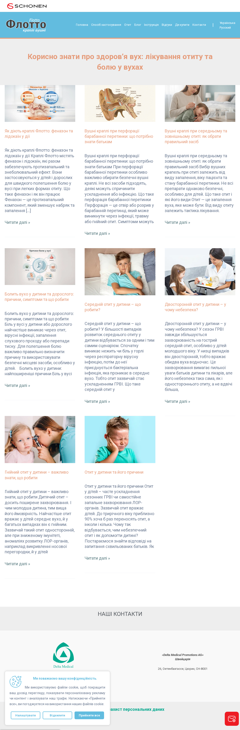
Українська (227, 23)
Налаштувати (25, 715)
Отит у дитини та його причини (114, 472)
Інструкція (151, 24)
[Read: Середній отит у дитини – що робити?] (120, 271)
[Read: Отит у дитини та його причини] (120, 439)
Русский (225, 27)
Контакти (199, 24)
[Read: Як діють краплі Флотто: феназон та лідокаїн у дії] (40, 103)
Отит (127, 24)
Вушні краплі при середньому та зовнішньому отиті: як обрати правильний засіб (196, 136)
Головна (82, 24)
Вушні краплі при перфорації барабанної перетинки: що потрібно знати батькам (119, 136)
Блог (137, 24)
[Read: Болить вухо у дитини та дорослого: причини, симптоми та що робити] (40, 266)
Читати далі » (17, 222)
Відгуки (167, 24)
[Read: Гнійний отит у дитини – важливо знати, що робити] (40, 439)
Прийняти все (89, 715)
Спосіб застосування (106, 24)
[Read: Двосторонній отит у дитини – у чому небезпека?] (200, 271)
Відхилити (57, 715)
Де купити (182, 24)
